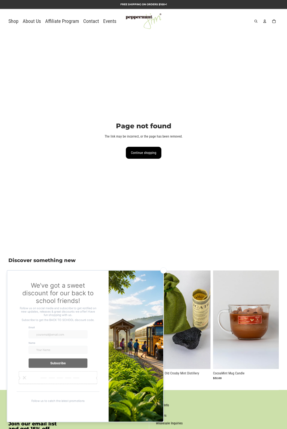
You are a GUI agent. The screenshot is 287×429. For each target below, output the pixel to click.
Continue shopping (143, 153)
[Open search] (256, 21)
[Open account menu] (264, 21)
